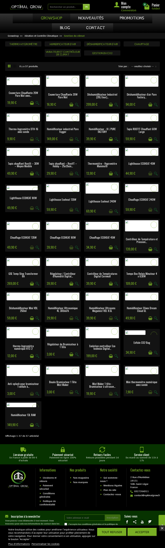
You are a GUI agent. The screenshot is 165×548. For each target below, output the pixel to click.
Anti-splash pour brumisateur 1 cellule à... (23, 385)
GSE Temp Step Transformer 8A (23, 275)
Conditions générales (47, 495)
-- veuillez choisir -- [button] (142, 66)
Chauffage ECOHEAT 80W (63, 237)
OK (86, 6)
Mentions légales (112, 485)
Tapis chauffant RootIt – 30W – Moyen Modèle (23, 164)
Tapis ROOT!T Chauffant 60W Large (142, 130)
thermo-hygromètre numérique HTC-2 (23, 347)
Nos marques (80, 482)
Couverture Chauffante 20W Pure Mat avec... (23, 94)
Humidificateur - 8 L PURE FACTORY (102, 130)
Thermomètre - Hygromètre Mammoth (102, 164)
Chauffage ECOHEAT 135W (23, 237)
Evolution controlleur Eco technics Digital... (102, 347)
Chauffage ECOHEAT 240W (141, 199)
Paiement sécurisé (46, 487)
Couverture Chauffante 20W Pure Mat (63, 95)
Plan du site (109, 490)
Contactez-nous (112, 494)
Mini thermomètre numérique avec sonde (141, 383)
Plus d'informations (19, 543)
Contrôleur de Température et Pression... (142, 240)
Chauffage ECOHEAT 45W (102, 237)
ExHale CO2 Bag (142, 343)
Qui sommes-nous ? (109, 479)
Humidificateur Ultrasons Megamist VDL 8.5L (102, 309)
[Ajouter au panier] (32, 103)
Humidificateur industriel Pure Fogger (63, 130)
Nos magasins (81, 477)
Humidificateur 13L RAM (23, 415)
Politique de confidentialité (47, 503)
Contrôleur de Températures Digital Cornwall (102, 275)
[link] (127, 522)
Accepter (142, 532)
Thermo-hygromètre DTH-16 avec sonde (23, 130)
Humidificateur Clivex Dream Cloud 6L (142, 309)
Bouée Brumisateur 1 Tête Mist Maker (63, 383)
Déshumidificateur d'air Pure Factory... (142, 95)
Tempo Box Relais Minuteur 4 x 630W (141, 275)
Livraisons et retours (47, 479)
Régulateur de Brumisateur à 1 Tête (62, 345)
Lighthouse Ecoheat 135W (62, 199)
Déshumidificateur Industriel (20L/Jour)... (102, 95)
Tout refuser (112, 532)
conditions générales (92, 524)
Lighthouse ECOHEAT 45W (141, 163)
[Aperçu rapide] (37, 103)
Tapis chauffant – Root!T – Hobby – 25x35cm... (63, 164)
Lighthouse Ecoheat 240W (102, 201)
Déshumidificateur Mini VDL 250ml (23, 309)
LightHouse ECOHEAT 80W (23, 198)
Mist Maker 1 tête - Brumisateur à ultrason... (102, 385)
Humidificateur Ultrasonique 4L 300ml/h (63, 309)
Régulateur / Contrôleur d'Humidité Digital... (63, 275)
